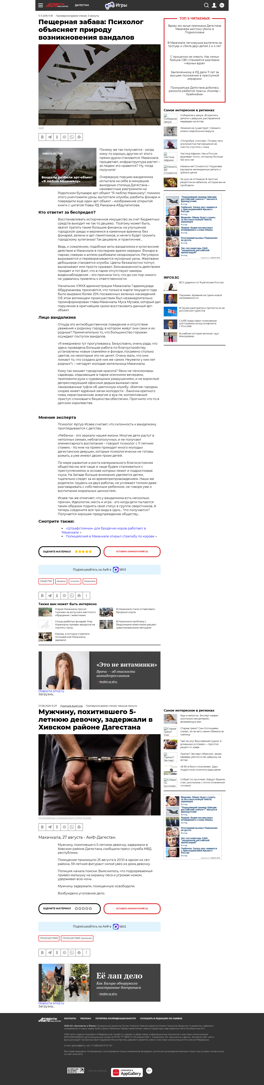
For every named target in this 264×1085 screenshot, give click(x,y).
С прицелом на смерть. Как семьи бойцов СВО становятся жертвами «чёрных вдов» (195, 60)
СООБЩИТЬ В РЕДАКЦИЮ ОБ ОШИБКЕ (161, 1018)
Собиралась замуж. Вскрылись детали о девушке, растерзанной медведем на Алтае (200, 118)
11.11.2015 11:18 (45, 15)
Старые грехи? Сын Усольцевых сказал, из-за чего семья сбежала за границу (202, 731)
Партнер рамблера (97, 1071)
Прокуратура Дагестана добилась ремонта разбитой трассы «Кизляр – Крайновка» (195, 91)
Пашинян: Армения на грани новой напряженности (200, 296)
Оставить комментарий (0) (132, 551)
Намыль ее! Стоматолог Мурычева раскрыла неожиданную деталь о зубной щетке (201, 169)
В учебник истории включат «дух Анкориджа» (199, 335)
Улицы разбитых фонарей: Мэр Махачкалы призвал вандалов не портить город (75, 624)
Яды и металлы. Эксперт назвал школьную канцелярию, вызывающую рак (199, 718)
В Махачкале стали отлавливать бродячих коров (135, 611)
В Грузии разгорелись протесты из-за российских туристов (202, 309)
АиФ (41, 127)
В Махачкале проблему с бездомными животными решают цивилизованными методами (136, 624)
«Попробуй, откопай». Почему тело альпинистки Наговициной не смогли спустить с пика (201, 143)
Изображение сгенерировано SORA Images (64, 817)
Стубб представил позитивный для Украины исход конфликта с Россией (198, 323)
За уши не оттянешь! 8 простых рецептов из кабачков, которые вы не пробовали (202, 182)
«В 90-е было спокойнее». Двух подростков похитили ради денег (200, 768)
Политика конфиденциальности (115, 1018)
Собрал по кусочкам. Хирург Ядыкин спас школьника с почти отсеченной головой (202, 782)
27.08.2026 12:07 (47, 705)
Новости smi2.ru (51, 691)
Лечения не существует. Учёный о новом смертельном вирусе (200, 130)
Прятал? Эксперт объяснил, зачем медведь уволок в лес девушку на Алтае (200, 756)
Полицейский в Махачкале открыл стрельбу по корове (110, 536)
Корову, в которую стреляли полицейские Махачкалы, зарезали (72, 636)
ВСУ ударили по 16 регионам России (201, 282)
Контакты (70, 1018)
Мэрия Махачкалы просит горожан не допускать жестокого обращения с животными (75, 612)
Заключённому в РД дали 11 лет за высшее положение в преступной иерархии (194, 75)
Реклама (85, 1018)
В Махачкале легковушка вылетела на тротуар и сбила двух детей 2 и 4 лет (195, 44)
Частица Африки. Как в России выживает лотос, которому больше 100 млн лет (201, 156)
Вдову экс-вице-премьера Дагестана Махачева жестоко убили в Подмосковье (194, 29)
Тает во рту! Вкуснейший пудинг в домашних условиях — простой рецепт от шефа (200, 744)
